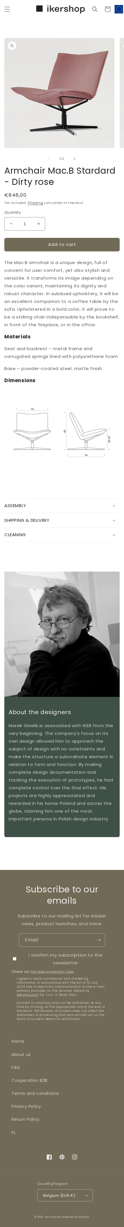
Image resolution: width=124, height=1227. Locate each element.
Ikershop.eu (52, 1217)
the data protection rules (52, 971)
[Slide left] (49, 158)
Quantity (12, 212)
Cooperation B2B (30, 1080)
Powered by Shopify (75, 1217)
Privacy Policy (26, 1106)
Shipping (35, 203)
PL (14, 1132)
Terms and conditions (35, 1093)
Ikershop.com (28, 995)
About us (21, 1054)
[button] (7, 9)
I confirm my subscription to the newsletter (65, 959)
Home (18, 1041)
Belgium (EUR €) (59, 1195)
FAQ (16, 1067)
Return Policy (26, 1119)
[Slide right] (74, 158)
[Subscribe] (98, 940)
